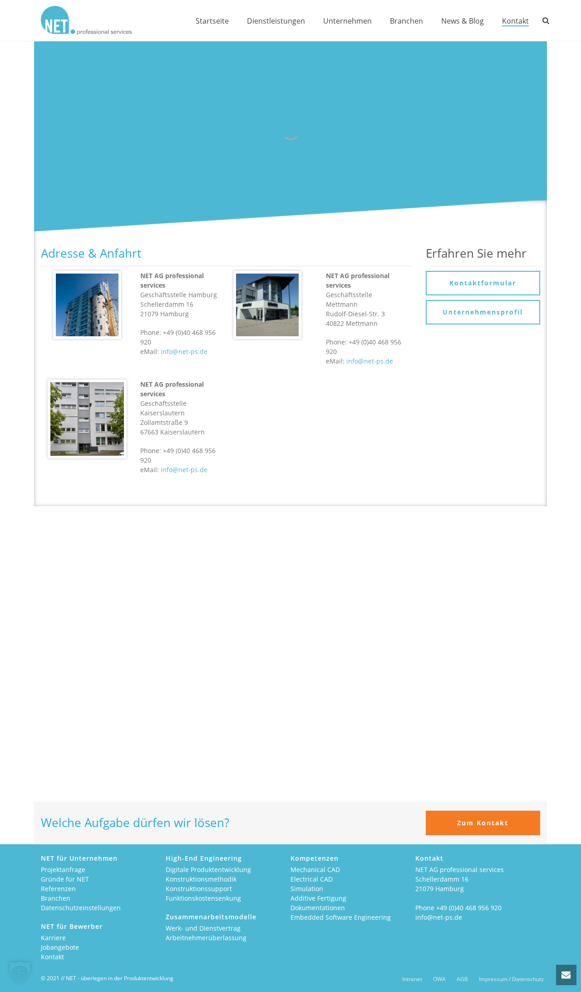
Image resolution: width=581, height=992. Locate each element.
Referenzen (58, 888)
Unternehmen (347, 21)
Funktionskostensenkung (203, 898)
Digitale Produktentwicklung (208, 869)
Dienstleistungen (276, 21)
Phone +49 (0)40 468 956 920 (458, 907)
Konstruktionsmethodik (201, 879)
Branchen (406, 21)
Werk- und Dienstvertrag (203, 928)
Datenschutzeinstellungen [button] (81, 907)
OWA (439, 979)
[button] (20, 972)
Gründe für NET (65, 879)
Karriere (53, 937)
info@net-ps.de (184, 351)
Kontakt (515, 21)
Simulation (306, 888)
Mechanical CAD (315, 869)
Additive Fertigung (318, 898)
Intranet (412, 979)
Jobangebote (60, 947)
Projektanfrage (63, 869)
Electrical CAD (311, 879)
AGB (462, 979)
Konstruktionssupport (199, 888)
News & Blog (462, 21)
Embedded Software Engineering (340, 917)
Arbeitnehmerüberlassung (206, 937)
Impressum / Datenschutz (511, 979)
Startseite (212, 21)
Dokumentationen (317, 907)
